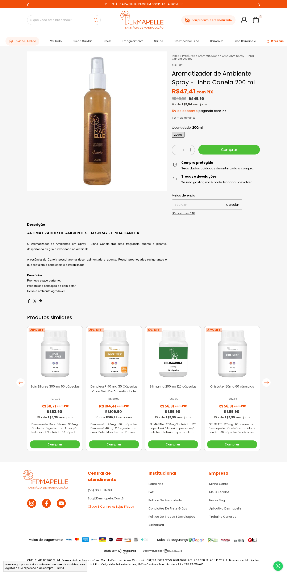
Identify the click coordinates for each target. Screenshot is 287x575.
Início (175, 56)
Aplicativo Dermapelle (225, 508)
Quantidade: (187, 127)
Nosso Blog (217, 500)
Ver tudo (56, 41)
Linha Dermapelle (245, 41)
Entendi (60, 568)
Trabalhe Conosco (222, 517)
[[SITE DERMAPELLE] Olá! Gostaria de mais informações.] (278, 566)
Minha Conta (218, 484)
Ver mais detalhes (183, 117)
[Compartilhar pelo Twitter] (35, 301)
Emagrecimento (132, 41)
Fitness (107, 41)
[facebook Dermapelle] (46, 503)
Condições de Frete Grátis (168, 508)
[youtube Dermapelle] (61, 503)
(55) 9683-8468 (100, 490)
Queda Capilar (82, 41)
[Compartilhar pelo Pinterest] (40, 301)
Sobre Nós (156, 484)
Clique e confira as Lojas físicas (111, 506)
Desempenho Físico (186, 41)
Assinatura (156, 525)
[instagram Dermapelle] (31, 503)
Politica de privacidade (165, 500)
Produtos (188, 56)
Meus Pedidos (219, 492)
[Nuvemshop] (120, 553)
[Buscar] (96, 20)
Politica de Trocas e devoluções (172, 517)
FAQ (151, 492)
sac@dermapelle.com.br (106, 498)
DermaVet (216, 41)
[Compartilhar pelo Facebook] (29, 301)
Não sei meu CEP (183, 213)
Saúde (158, 41)
